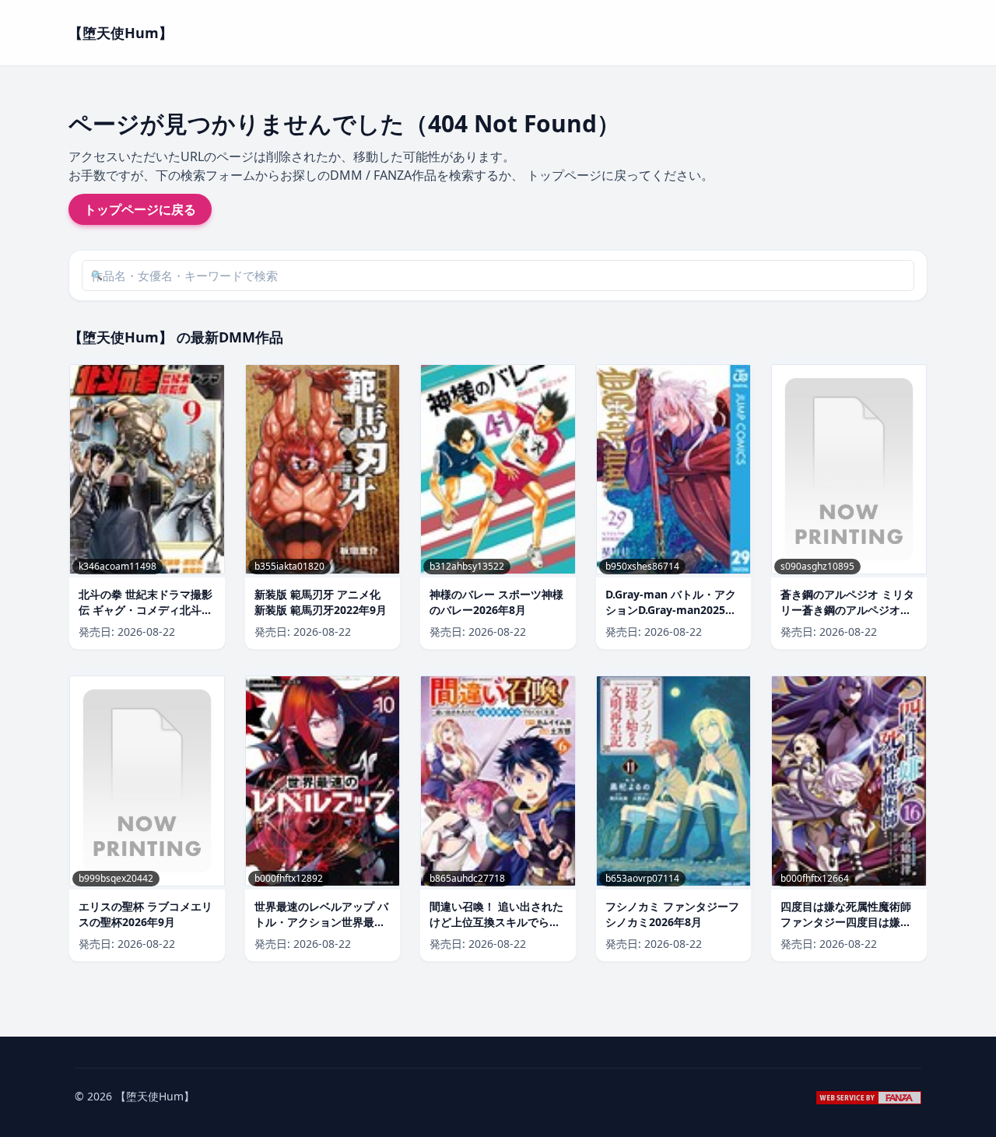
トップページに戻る (140, 209)
